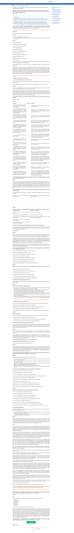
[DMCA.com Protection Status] (37, 530)
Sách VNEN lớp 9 (19, 5)
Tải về (32, 522)
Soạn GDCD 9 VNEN (26, 5)
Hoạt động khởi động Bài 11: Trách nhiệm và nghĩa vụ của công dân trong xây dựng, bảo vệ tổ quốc (30, 18)
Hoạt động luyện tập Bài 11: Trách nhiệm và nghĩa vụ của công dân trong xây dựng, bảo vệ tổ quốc (30, 21)
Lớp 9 (15, 5)
